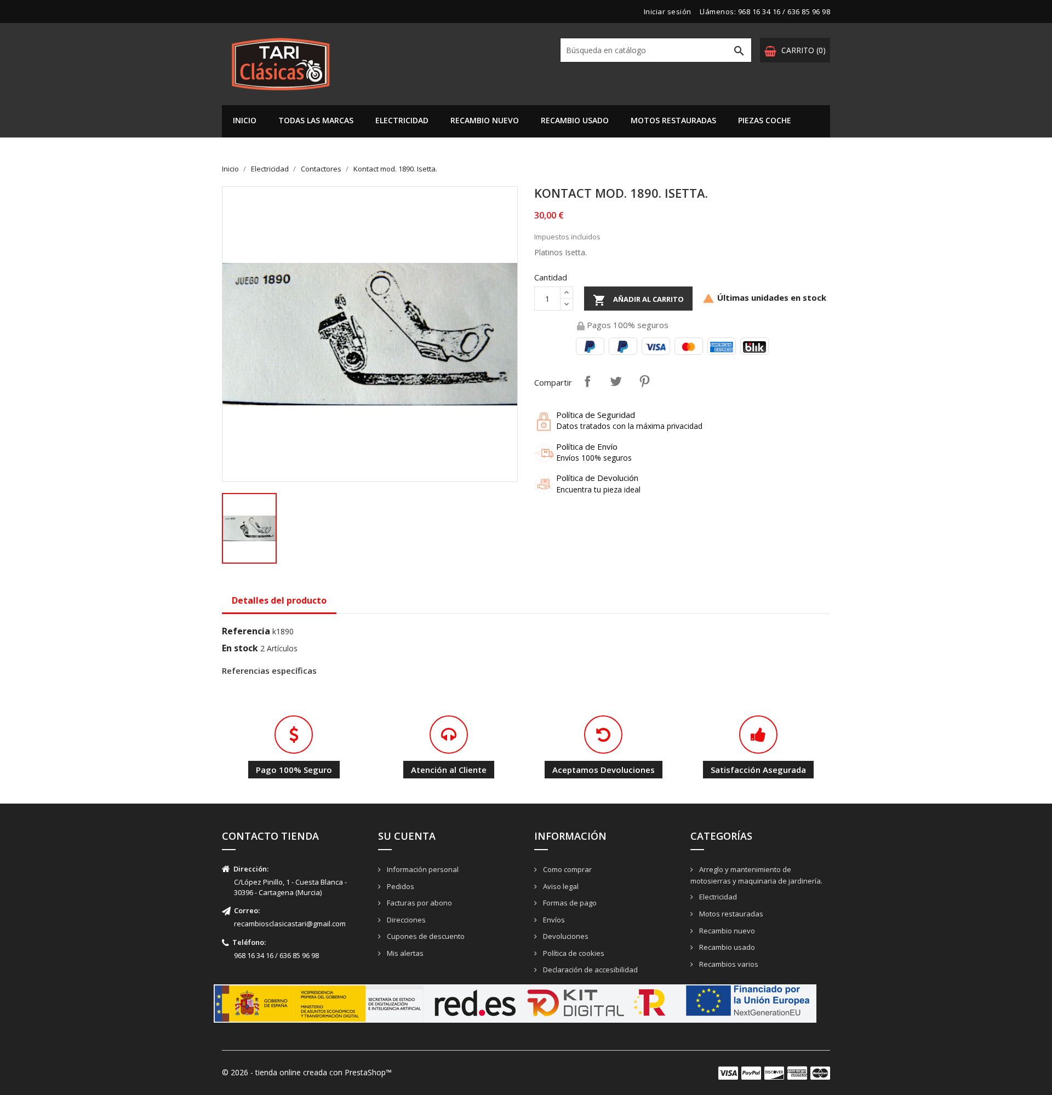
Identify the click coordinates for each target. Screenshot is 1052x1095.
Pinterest (644, 381)
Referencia (246, 631)
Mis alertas (404, 953)
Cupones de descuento (425, 936)
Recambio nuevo (484, 120)
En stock (240, 648)
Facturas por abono (418, 903)
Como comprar (566, 869)
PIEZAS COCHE (764, 120)
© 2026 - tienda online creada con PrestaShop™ (307, 1072)
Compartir (587, 381)
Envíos (553, 920)
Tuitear (616, 381)
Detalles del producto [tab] (279, 600)
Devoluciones (564, 936)
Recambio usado (575, 120)
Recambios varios (727, 964)
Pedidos (399, 886)
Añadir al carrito (638, 300)
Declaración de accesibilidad (589, 969)
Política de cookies (572, 953)
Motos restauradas (673, 120)
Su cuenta (407, 835)
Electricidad (401, 120)
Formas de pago (569, 903)
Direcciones (405, 920)
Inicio (244, 120)
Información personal (422, 869)
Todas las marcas (315, 120)
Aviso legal (560, 886)
